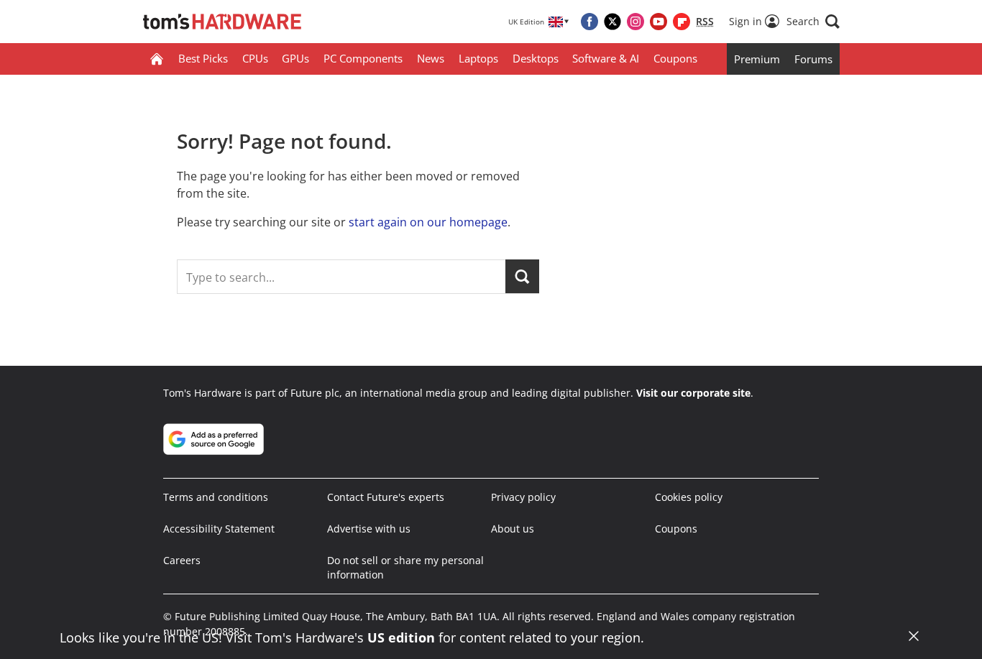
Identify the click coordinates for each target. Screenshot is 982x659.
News (430, 58)
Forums (813, 59)
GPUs (295, 58)
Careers (182, 560)
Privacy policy (523, 497)
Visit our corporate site (693, 393)
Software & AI (605, 58)
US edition (401, 637)
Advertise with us (368, 528)
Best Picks (203, 58)
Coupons (675, 58)
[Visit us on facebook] (589, 21)
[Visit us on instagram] (635, 21)
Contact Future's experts (385, 497)
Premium (757, 59)
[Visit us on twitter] (612, 21)
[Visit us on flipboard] (681, 21)
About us (512, 528)
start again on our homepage (428, 222)
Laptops (478, 58)
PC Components (363, 58)
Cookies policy (688, 497)
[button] (813, 21)
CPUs (255, 58)
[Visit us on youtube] (658, 21)
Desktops (536, 58)
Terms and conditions (215, 497)
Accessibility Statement (219, 528)
